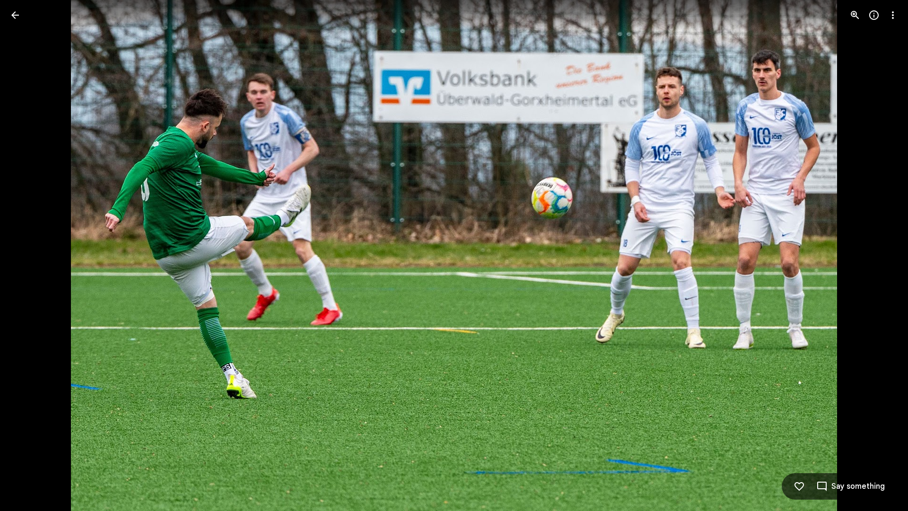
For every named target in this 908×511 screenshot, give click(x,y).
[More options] (892, 15)
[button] (26, 255)
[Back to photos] (15, 15)
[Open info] (873, 15)
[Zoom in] (855, 15)
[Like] (799, 486)
